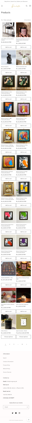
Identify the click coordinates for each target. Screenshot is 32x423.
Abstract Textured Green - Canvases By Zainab (21, 225)
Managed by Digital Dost (19, 420)
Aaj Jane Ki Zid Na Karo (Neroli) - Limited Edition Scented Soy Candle (23, 40)
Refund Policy (6, 368)
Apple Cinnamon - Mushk (21, 330)
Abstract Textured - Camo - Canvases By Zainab (6, 92)
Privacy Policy (6, 365)
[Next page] (26, 344)
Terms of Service (7, 372)
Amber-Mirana (4, 330)
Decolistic (13, 420)
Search (5, 358)
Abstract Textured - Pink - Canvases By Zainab (21, 119)
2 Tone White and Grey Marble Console (7, 39)
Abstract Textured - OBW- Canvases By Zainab (6, 119)
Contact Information (8, 361)
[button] (2, 6)
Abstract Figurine (4, 66)
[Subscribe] (27, 407)
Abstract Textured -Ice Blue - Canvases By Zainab (22, 145)
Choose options (8, 336)
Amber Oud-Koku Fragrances (22, 304)
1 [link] (5, 344)
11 (22, 344)
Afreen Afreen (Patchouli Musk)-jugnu (23, 278)
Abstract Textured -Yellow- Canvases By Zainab (21, 198)
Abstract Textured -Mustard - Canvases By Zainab (7, 172)
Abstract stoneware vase (21, 66)
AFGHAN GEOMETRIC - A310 (7, 277)
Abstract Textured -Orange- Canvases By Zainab (22, 172)
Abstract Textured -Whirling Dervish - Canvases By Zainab (7, 198)
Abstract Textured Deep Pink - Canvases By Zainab (7, 225)
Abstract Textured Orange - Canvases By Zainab (7, 252)
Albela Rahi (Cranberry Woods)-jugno (8, 305)
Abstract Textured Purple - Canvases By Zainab (21, 252)
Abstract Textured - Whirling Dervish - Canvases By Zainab (7, 145)
